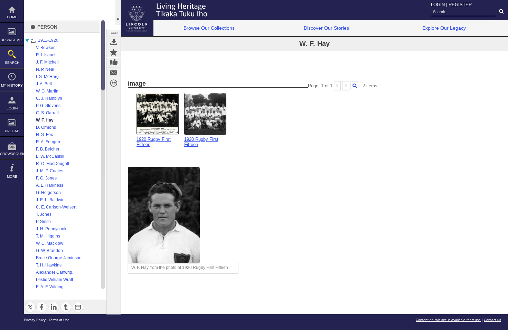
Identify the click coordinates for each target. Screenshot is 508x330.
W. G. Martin (47, 91)
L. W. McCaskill (50, 156)
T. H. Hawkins (49, 265)
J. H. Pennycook (51, 228)
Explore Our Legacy (444, 28)
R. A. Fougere (49, 141)
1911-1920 (48, 40)
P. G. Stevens (48, 105)
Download (114, 42)
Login (12, 108)
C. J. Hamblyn (49, 98)
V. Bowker (45, 47)
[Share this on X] (30, 303)
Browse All (12, 40)
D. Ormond (46, 127)
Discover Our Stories (326, 28)
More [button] (12, 176)
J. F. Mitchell (47, 62)
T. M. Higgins (48, 236)
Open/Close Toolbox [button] (118, 12)
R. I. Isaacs (46, 54)
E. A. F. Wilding (50, 286)
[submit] (501, 11)
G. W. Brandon (49, 250)
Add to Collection (114, 52)
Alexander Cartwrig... (55, 272)
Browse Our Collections (209, 28)
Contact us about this (114, 73)
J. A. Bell (44, 83)
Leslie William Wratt (54, 279)
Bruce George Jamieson (59, 257)
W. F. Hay (45, 120)
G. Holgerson (48, 192)
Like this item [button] (114, 62)
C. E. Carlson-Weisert (56, 207)
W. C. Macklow (49, 243)
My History (12, 85)
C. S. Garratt (47, 112)
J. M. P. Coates (49, 170)
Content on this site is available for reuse (448, 320)
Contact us (492, 320)
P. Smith (43, 221)
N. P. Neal (45, 69)
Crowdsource (12, 154)
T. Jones (43, 214)
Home (12, 17)
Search (12, 63)
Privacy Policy (35, 320)
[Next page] (345, 85)
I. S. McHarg (47, 76)
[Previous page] (337, 85)
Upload (12, 131)
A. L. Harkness (49, 185)
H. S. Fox (44, 134)
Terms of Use (59, 320)
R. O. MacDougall (52, 163)
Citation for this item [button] (114, 83)
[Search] (354, 85)
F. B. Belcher (47, 149)
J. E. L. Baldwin (50, 199)
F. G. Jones (46, 178)
